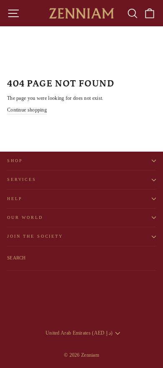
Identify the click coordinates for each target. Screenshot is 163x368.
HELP (14, 198)
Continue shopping (27, 110)
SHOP (15, 160)
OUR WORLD (25, 217)
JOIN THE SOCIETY (35, 236)
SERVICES (21, 179)
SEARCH (16, 257)
